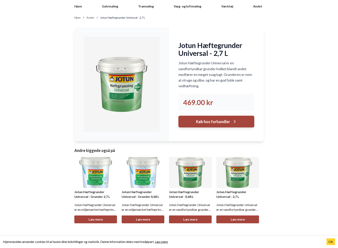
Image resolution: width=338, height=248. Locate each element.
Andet (257, 6)
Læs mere (96, 219)
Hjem (78, 6)
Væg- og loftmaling (187, 6)
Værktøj (227, 6)
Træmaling (146, 6)
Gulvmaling (110, 6)
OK (330, 241)
